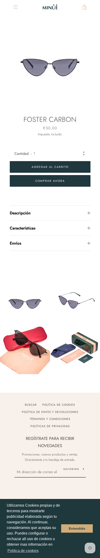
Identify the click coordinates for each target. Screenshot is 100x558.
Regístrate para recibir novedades (50, 442)
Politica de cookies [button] (23, 551)
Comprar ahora (50, 181)
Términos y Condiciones (50, 419)
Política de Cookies (58, 405)
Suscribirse (71, 469)
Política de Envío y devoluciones (50, 412)
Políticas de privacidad (50, 426)
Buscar (31, 405)
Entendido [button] (77, 528)
